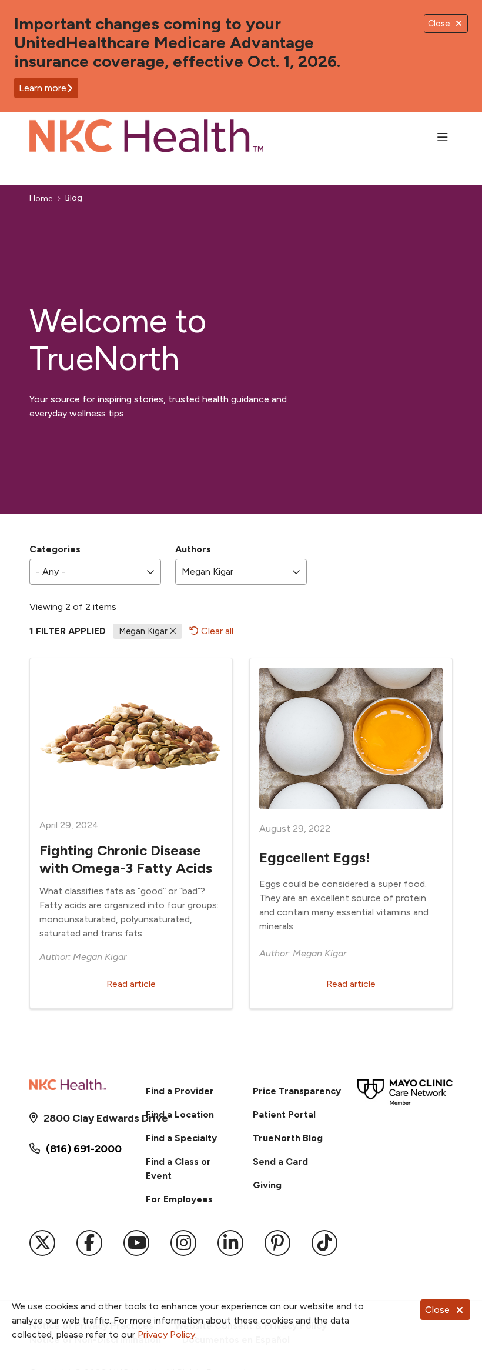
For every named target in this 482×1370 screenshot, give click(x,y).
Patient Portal (284, 1114)
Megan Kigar (144, 631)
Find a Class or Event (178, 1168)
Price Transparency (297, 1090)
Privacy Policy (166, 1334)
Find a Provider (180, 1090)
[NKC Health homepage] (146, 137)
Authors (193, 549)
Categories (55, 549)
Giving (267, 1185)
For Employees (179, 1199)
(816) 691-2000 (84, 1148)
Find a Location (180, 1114)
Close (437, 1309)
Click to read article (131, 833)
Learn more (42, 88)
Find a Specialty (181, 1138)
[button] (445, 138)
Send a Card (280, 1161)
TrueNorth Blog (288, 1138)
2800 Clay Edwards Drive (84, 1118)
